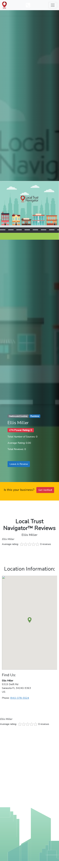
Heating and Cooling (18, 416)
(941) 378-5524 (19, 698)
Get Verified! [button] (45, 490)
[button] (29, 620)
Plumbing (34, 416)
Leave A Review (19, 464)
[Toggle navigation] (52, 5)
